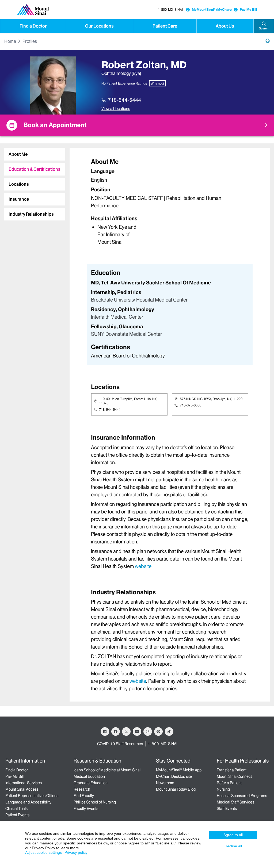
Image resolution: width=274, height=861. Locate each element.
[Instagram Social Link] (147, 731)
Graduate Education (91, 782)
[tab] (34, 154)
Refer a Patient (229, 782)
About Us (225, 26)
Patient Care (165, 26)
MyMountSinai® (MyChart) (212, 9)
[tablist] (32, 181)
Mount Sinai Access (22, 789)
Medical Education (89, 776)
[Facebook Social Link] (115, 731)
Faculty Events (86, 808)
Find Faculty (84, 795)
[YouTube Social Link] (137, 731)
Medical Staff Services (235, 802)
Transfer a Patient (231, 770)
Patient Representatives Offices (31, 795)
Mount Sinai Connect (234, 776)
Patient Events (17, 815)
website (143, 566)
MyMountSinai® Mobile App (178, 770)
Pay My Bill (248, 9)
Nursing (223, 789)
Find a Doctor (33, 26)
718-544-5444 (124, 100)
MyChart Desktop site (174, 776)
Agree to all (233, 835)
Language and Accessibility (28, 802)
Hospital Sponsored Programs (242, 795)
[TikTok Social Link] (169, 731)
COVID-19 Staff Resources (120, 743)
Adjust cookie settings (43, 852)
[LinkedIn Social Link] (105, 731)
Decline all (233, 846)
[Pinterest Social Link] (158, 731)
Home (10, 41)
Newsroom (165, 782)
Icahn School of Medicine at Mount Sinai (107, 770)
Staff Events (227, 808)
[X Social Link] (126, 731)
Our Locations (99, 26)
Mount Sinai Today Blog (176, 789)
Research (82, 789)
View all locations (115, 108)
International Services (23, 782)
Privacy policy (75, 852)
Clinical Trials (16, 808)
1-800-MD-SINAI (170, 9)
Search (263, 28)
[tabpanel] (170, 201)
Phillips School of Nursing (95, 802)
